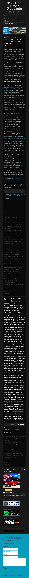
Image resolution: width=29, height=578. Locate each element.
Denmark (10, 232)
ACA (15, 222)
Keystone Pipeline (14, 252)
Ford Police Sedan (18, 241)
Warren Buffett (6, 289)
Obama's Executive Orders (17, 261)
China (20, 226)
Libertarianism (20, 252)
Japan (21, 449)
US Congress (19, 286)
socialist (8, 54)
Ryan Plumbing (15, 178)
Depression (14, 232)
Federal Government (13, 237)
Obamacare (6, 263)
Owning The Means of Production (10, 265)
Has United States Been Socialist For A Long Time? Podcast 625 (13, 41)
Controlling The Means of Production (10, 230)
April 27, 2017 (15, 217)
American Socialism (20, 222)
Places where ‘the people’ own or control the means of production (13, 73)
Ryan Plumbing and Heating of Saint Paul (11, 275)
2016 (7, 442)
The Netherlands (18, 284)
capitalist (6, 53)
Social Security (6, 280)
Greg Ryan (21, 243)
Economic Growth (7, 447)
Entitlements (10, 235)
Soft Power (18, 457)
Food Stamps (19, 237)
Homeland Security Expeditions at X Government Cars (13, 250)
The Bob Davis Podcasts (14, 6)
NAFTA (20, 451)
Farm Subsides (6, 237)
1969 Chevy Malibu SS (13, 221)
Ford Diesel (6, 241)
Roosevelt (17, 269)
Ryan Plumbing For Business (9, 278)
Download (22, 194)
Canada (20, 224)
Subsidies (13, 282)
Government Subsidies (14, 243)
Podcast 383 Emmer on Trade (16, 301)
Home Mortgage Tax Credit (9, 248)
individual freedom (7, 252)
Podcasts (7, 18)
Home (6, 16)
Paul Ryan (18, 265)
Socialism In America (13, 280)
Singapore (17, 278)
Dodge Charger (19, 232)
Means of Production (8, 256)
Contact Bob (8, 24)
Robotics (21, 455)
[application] (14, 191)
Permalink (8, 293)
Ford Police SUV (7, 243)
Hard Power (6, 449)
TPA (9, 459)
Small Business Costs (12, 457)
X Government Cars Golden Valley (16, 289)
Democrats (6, 232)
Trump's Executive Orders (8, 286)
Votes (13, 462)
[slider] (22, 190)
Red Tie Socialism (7, 269)
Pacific (10, 453)
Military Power (15, 451)
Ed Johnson (16, 234)
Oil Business (11, 263)
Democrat (19, 230)
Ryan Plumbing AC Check (14, 271)
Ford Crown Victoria (19, 239)
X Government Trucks (8, 291)
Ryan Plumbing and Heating (9, 273)
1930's (7, 221)
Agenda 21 (10, 442)
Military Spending (14, 258)
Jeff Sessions (6, 451)
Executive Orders (16, 235)
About (6, 21)
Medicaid (13, 256)
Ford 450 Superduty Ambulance (10, 239)
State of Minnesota (7, 282)
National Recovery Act (8, 261)
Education (20, 234)
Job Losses (11, 451)
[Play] (6, 191)
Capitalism (6, 226)
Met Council (22, 256)
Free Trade (20, 447)
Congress (11, 446)
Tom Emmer (6, 459)
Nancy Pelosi (6, 453)
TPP (11, 459)
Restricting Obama (16, 455)
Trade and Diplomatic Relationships (10, 460)
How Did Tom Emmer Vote (13, 449)
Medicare (17, 256)
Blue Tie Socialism (8, 224)
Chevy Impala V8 (16, 226)
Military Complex (8, 258)
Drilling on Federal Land (8, 234)
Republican (13, 269)
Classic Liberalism (7, 228)
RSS (11, 198)
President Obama (19, 453)
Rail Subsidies (19, 267)
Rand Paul (6, 455)
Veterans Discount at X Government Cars (11, 288)
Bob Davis (8, 217)
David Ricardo (15, 446)
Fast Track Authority (14, 447)
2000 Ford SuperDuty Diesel (9, 222)
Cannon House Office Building (9, 444)
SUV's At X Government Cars (9, 284)
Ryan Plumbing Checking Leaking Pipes (11, 276)
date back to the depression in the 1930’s (14, 138)
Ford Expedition (11, 241)
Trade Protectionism (7, 462)
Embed (21, 196)
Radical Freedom (13, 267)
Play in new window (14, 194)
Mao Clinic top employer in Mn (13, 254)
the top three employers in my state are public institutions (13, 88)
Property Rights (7, 267)
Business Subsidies (15, 224)
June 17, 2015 (15, 438)
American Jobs (15, 442)
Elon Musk (6, 235)
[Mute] (18, 191)
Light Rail (6, 254)
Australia (20, 442)
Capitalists (10, 226)
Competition (7, 446)
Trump (22, 284)
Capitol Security (18, 444)
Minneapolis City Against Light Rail (10, 260)
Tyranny (15, 286)
